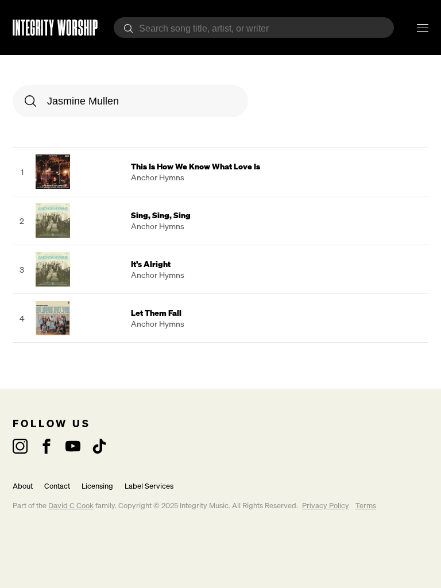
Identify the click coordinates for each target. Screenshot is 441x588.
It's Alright (151, 263)
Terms (365, 505)
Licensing (97, 486)
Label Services (149, 486)
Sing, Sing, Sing (161, 215)
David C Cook (71, 505)
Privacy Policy (325, 505)
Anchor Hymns (157, 177)
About (23, 486)
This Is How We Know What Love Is (195, 166)
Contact (57, 486)
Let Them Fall (156, 312)
